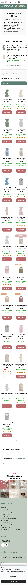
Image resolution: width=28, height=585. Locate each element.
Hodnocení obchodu (6, 522)
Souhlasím (13, 581)
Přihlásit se (6, 464)
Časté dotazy (4, 516)
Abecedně (18, 78)
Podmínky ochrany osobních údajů (10, 526)
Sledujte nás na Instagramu (14, 477)
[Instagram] (6, 545)
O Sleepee (4, 507)
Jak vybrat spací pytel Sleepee (9, 509)
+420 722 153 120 (5, 541)
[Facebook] (3, 545)
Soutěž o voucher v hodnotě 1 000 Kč (11, 529)
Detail (6, 375)
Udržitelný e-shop (6, 527)
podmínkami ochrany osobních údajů (13, 459)
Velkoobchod (4, 520)
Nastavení (13, 576)
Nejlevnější (5, 74)
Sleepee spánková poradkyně (9, 518)
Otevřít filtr (5, 83)
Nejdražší (13, 74)
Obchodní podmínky (6, 524)
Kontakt (3, 511)
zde (11, 573)
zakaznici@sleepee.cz (7, 540)
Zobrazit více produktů (13, 65)
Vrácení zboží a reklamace (8, 512)
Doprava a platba (5, 514)
